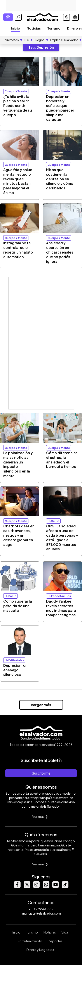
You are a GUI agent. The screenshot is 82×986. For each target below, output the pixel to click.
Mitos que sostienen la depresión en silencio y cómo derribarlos (59, 178)
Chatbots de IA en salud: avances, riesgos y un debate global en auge (19, 535)
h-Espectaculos (59, 596)
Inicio (15, 28)
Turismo (54, 28)
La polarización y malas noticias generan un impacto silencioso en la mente (18, 464)
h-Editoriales (14, 660)
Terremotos (11, 40)
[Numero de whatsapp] (45, 887)
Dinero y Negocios (40, 950)
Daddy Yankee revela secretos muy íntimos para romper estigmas (61, 608)
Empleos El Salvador (64, 40)
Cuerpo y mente (16, 91)
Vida (64, 932)
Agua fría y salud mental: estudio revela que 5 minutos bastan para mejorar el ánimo (17, 181)
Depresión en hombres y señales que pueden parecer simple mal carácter (60, 108)
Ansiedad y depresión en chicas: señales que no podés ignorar (59, 252)
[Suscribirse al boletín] (8, 17)
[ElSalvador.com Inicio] (42, 17)
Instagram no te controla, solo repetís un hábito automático (18, 250)
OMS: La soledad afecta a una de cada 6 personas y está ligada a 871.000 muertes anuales (62, 537)
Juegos (39, 40)
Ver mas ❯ (40, 816)
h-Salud (53, 521)
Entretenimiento (30, 941)
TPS (26, 40)
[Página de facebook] (17, 887)
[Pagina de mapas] (66, 17)
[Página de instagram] (36, 887)
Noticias (34, 28)
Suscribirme (41, 773)
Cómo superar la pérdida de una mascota (17, 606)
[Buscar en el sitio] (18, 17)
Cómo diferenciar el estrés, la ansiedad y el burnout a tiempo (61, 459)
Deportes (55, 941)
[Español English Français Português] (75, 17)
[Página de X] (26, 887)
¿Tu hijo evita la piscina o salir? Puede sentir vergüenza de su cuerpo (17, 105)
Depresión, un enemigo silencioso (15, 670)
